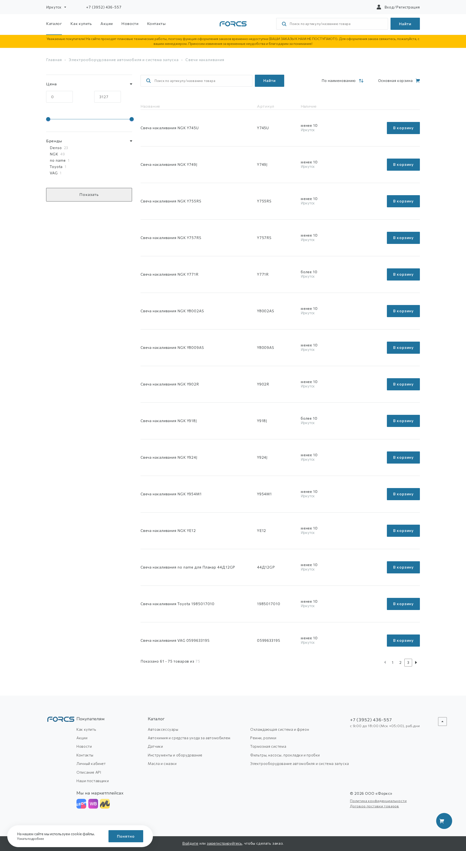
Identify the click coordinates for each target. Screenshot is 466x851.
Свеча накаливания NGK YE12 (168, 530)
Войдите (190, 843)
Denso (56, 147)
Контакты (156, 23)
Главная (54, 59)
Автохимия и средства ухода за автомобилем (189, 738)
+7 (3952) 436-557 (103, 7)
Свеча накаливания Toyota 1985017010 (178, 604)
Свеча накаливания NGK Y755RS (171, 201)
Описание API (88, 772)
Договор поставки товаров (374, 806)
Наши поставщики (92, 781)
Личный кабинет (91, 763)
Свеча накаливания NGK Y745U (170, 128)
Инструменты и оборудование (175, 755)
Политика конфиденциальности (378, 801)
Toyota (56, 166)
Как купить (81, 23)
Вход (389, 7)
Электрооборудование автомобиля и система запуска (124, 59)
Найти (405, 23)
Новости (129, 23)
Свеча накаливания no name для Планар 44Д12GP (188, 567)
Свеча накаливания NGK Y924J (169, 457)
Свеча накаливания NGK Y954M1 (171, 494)
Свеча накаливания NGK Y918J (169, 420)
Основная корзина (395, 80)
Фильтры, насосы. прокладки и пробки (285, 755)
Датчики (155, 746)
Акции (106, 23)
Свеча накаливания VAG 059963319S (175, 640)
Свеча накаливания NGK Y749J (169, 164)
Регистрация (408, 7)
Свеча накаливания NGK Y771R (170, 274)
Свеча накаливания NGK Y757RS (171, 237)
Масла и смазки (162, 763)
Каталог (54, 23)
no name (58, 160)
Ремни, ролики (263, 738)
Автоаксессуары (163, 729)
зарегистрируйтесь (224, 843)
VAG (54, 173)
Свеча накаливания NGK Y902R (170, 384)
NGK (54, 154)
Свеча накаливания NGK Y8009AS (172, 347)
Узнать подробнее (30, 839)
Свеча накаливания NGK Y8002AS (172, 311)
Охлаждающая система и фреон (279, 729)
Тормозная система (268, 746)
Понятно (126, 836)
